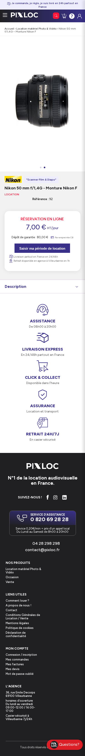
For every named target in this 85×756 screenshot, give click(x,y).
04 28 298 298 (46, 543)
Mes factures (15, 664)
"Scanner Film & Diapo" (41, 179)
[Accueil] (43, 466)
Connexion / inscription (21, 654)
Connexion (79, 15)
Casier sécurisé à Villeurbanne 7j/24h (19, 717)
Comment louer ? (17, 600)
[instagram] (55, 497)
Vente (10, 582)
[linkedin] (64, 497)
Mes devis (12, 669)
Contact (11, 610)
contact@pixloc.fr (42, 549)
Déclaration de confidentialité (16, 634)
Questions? (69, 744)
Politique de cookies (20, 628)
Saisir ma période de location (42, 248)
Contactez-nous (71, 15)
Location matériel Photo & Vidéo (36, 28)
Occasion (12, 577)
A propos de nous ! (18, 605)
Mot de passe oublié (20, 674)
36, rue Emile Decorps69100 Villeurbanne (20, 694)
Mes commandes (17, 659)
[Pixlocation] (24, 15)
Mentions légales (17, 623)
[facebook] (47, 497)
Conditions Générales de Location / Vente (23, 616)
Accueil (9, 28)
